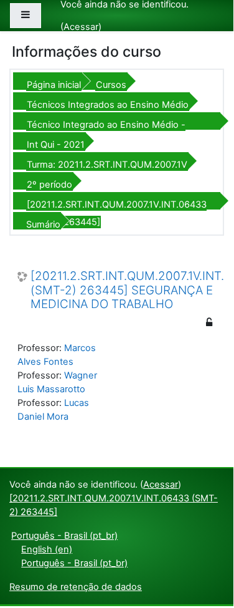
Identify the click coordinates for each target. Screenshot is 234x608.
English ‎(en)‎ (46, 549)
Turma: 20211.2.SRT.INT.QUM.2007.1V (107, 164)
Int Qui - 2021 (56, 144)
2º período (49, 184)
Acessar (80, 26)
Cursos (111, 84)
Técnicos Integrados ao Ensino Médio (108, 104)
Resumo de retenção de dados (75, 586)
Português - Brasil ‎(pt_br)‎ (64, 535)
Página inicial (54, 84)
